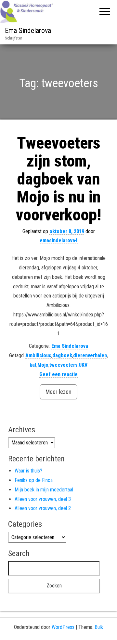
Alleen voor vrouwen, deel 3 (43, 499)
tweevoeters (63, 365)
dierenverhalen (90, 355)
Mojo (42, 365)
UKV (83, 365)
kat (33, 365)
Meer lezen (59, 391)
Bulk (99, 627)
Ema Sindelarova (28, 30)
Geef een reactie (58, 374)
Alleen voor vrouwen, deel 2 (43, 508)
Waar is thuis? (28, 471)
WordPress (63, 627)
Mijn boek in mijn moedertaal (44, 490)
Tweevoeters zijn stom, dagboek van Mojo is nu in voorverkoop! (58, 179)
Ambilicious (38, 355)
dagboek (62, 355)
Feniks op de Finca (34, 480)
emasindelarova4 (59, 240)
